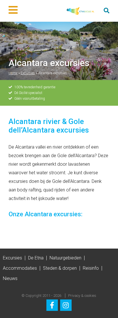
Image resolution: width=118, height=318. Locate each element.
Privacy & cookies (82, 295)
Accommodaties (20, 268)
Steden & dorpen (60, 268)
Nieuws (10, 278)
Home (13, 73)
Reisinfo (91, 268)
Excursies (28, 73)
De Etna (36, 258)
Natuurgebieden (65, 258)
